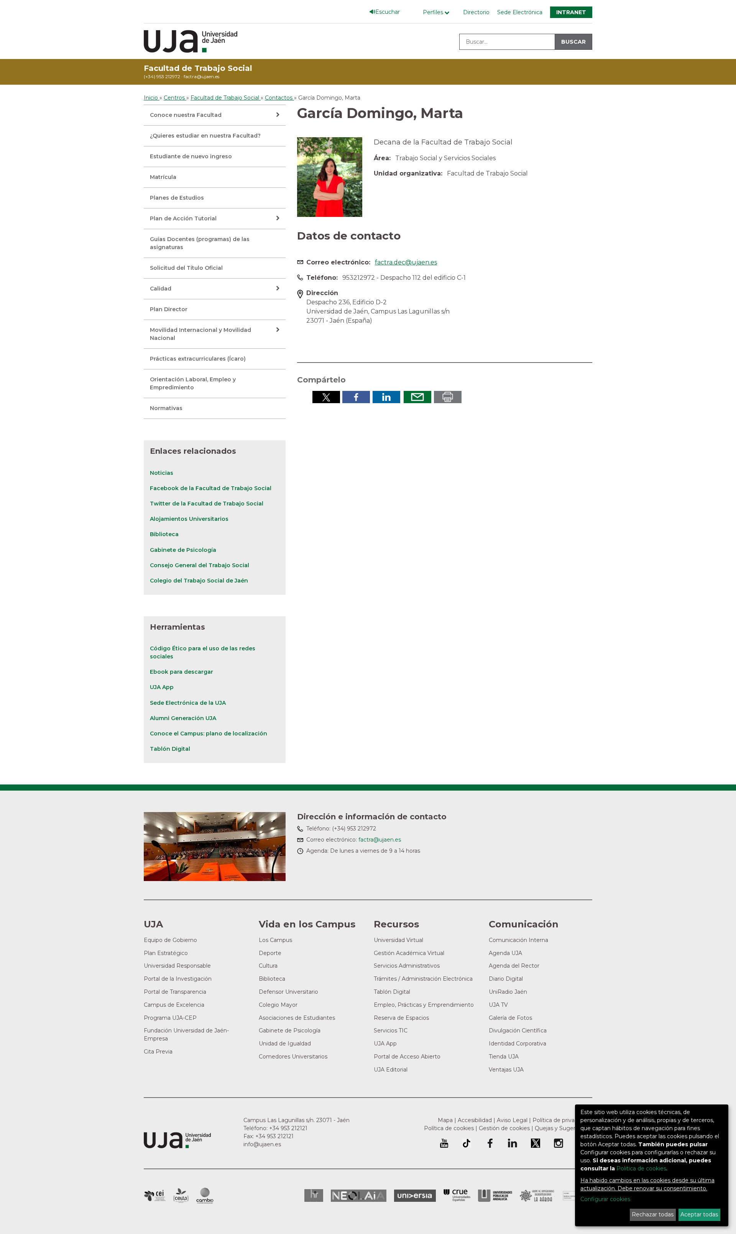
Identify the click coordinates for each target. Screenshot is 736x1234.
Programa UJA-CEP (170, 1017)
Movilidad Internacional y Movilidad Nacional (200, 334)
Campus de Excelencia (174, 1004)
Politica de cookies (641, 1168)
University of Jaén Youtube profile (444, 1143)
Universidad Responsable (177, 965)
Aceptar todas (699, 1214)
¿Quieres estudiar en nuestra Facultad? (205, 135)
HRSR (313, 1195)
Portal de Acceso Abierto (407, 1056)
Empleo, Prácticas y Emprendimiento (424, 1004)
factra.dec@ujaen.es (406, 262)
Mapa (445, 1120)
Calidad (160, 288)
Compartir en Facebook (356, 397)
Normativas (166, 408)
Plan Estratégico (166, 953)
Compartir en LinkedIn (386, 397)
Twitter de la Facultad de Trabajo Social (206, 503)
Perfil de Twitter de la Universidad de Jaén (535, 1143)
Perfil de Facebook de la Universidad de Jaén (489, 1143)
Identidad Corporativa (517, 1043)
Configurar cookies (605, 1199)
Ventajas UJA (506, 1069)
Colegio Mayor (278, 1004)
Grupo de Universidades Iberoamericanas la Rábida (537, 1196)
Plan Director (168, 309)
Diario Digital (506, 978)
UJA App (162, 687)
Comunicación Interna (518, 940)
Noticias (161, 472)
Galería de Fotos (510, 1017)
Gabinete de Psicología (183, 549)
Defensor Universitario (288, 991)
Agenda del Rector (514, 965)
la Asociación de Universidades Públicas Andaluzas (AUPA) (495, 1196)
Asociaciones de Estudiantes (297, 1017)
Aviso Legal (512, 1120)
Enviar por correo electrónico (417, 397)
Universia (415, 1196)
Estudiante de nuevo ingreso (191, 156)
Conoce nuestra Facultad (186, 115)
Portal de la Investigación (178, 978)
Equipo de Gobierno (170, 940)
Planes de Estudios (177, 197)
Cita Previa (158, 1051)
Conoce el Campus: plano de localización (208, 733)
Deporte (270, 953)
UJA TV (498, 1004)
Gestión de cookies (504, 1128)
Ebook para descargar (181, 671)
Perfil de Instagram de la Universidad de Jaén (558, 1143)
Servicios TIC (390, 1030)
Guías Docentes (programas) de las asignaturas (200, 243)
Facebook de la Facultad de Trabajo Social (210, 488)
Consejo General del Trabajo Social (199, 565)
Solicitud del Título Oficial (186, 267)
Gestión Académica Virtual (409, 953)
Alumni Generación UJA (183, 718)
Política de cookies (449, 1128)
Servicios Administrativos (407, 965)
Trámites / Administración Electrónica (423, 978)
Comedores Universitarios (293, 1056)
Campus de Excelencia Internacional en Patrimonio (155, 1196)
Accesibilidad (475, 1120)
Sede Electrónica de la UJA (188, 702)
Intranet (571, 12)
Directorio (476, 12)
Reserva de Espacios (401, 1017)
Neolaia (358, 1196)
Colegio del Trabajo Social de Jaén (199, 580)
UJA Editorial (390, 1069)
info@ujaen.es (262, 1144)
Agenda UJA (505, 953)
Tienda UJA (504, 1056)
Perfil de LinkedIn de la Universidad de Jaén (512, 1143)
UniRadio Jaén (508, 991)
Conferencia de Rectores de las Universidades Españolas (457, 1195)
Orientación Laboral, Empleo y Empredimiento (193, 383)
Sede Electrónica (519, 12)
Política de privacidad (560, 1120)
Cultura (268, 965)
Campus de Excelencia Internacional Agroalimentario (181, 1196)
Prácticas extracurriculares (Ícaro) (198, 358)
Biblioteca (164, 534)
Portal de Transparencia (175, 991)
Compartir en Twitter (326, 397)
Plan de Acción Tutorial (183, 218)
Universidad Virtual (398, 940)
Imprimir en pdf (448, 397)
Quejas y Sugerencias (563, 1128)
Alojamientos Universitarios (189, 518)
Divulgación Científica (518, 1030)
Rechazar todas (653, 1214)
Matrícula (163, 177)
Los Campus (275, 940)
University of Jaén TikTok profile (466, 1143)
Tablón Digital (170, 748)
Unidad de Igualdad (285, 1043)
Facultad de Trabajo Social (198, 68)
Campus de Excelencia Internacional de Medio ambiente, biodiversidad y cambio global (205, 1196)
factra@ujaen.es (201, 76)
